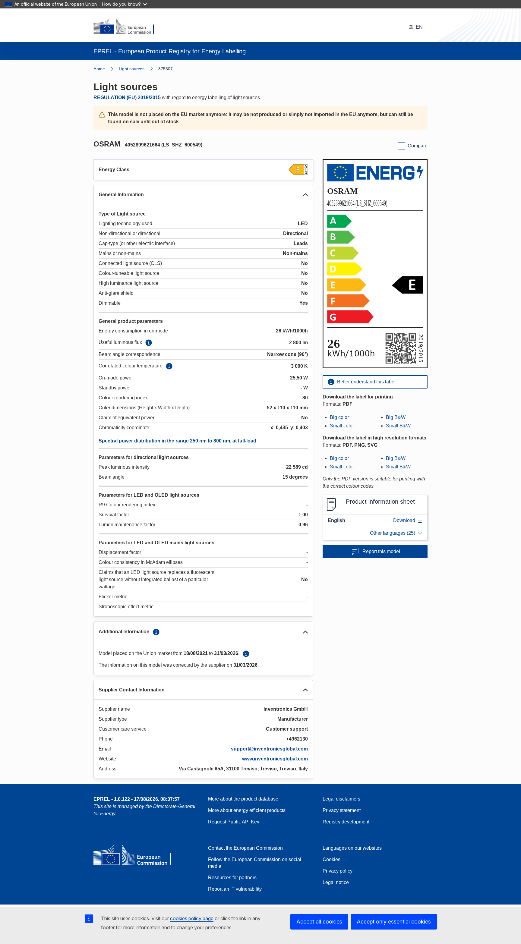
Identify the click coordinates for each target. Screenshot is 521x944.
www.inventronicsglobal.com (275, 758)
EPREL (136, 799)
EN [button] (419, 27)
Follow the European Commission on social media (254, 863)
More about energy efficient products (247, 810)
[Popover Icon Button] (148, 342)
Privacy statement (342, 810)
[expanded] (305, 195)
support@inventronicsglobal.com (269, 748)
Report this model (381, 551)
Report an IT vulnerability (235, 889)
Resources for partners (232, 877)
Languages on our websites (352, 848)
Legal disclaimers (341, 798)
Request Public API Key (233, 821)
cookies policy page (191, 918)
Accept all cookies (319, 921)
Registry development (346, 821)
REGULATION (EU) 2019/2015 (127, 97)
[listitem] (138, 68)
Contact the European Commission (245, 848)
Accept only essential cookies (394, 921)
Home (99, 68)
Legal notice (336, 882)
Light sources (131, 68)
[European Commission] (127, 26)
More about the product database (243, 798)
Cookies (331, 859)
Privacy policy (337, 870)
